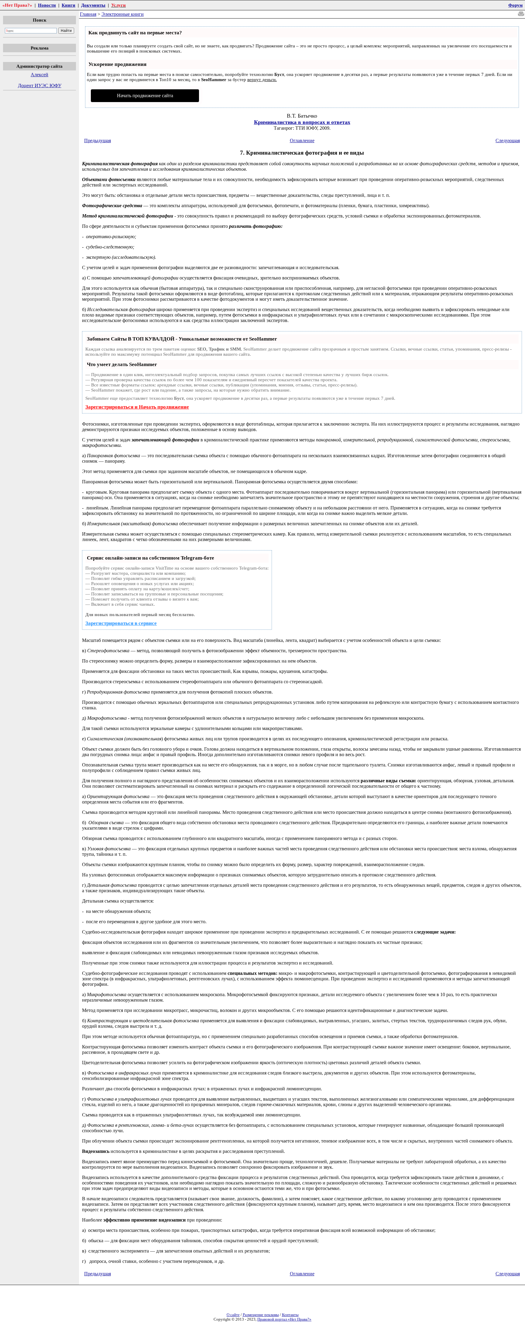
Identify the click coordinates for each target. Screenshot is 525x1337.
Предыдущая (97, 140)
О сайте (233, 1315)
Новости (47, 5)
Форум (515, 5)
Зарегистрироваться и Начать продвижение (137, 407)
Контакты (290, 1315)
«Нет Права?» (17, 5)
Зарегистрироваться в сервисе (121, 623)
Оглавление (302, 140)
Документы (93, 5)
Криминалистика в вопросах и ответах (302, 122)
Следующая (508, 140)
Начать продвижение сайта (145, 95)
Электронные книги (122, 14)
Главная (88, 14)
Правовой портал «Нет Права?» (284, 1319)
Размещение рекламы (261, 1315)
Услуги (118, 5)
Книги (68, 5)
